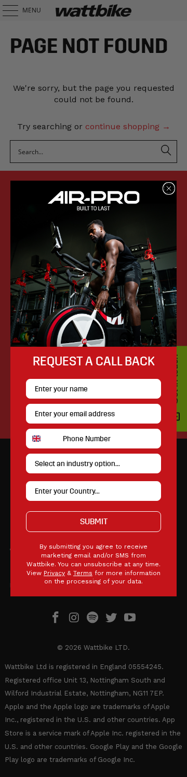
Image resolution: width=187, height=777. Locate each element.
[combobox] (42, 438)
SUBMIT (94, 521)
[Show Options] (151, 463)
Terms (82, 573)
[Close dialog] (169, 188)
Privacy (54, 573)
